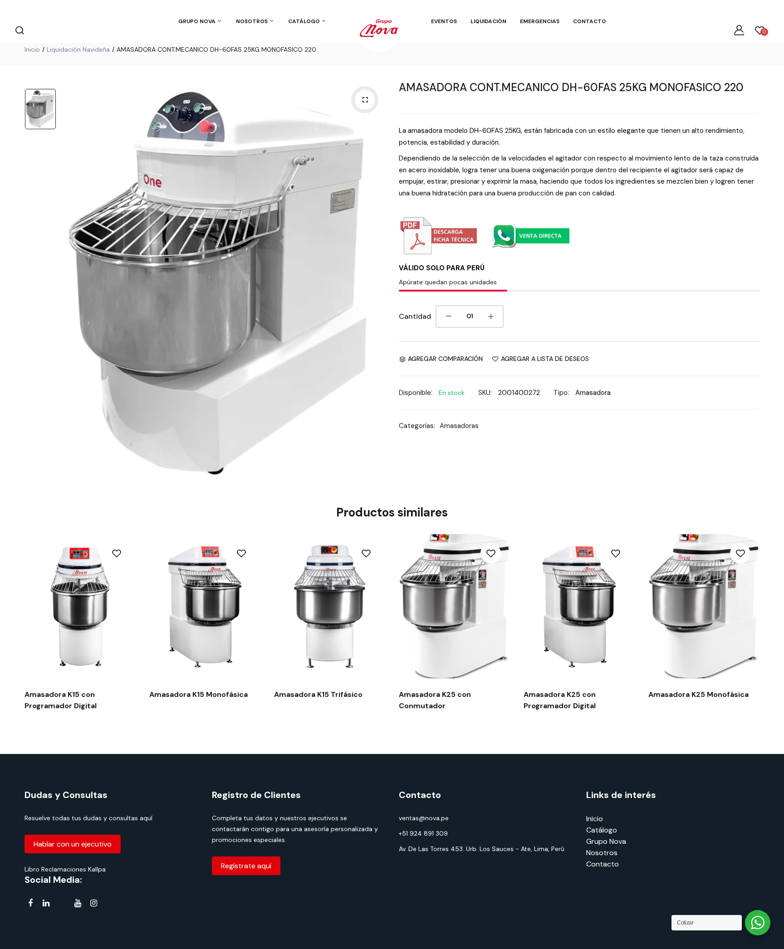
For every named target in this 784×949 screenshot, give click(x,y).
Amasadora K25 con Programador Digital (560, 700)
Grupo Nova (606, 841)
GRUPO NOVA (197, 21)
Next (760, 633)
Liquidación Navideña (78, 49)
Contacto (602, 864)
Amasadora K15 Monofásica (198, 694)
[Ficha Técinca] (438, 252)
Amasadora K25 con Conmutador (435, 700)
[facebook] (30, 903)
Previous (23, 633)
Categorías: (417, 425)
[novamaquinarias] (379, 30)
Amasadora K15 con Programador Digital (60, 700)
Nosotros (601, 852)
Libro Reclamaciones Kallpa (65, 869)
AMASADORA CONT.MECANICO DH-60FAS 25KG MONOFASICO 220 (571, 87)
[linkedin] (46, 903)
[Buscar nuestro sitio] (19, 30)
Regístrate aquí (246, 866)
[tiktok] (62, 904)
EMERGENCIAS (539, 21)
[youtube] (77, 903)
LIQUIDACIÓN (488, 21)
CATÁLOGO (304, 21)
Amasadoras (459, 425)
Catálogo (601, 830)
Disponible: (415, 392)
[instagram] (93, 903)
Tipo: (561, 392)
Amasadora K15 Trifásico (318, 694)
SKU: (485, 392)
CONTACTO (589, 21)
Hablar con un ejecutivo (73, 844)
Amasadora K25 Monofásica (698, 694)
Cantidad (415, 316)
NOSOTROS (252, 21)
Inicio (32, 49)
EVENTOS (444, 21)
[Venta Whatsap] (530, 252)
